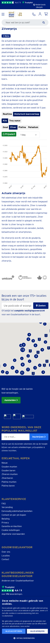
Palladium (33, 127)
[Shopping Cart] (46, 14)
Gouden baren (8, 470)
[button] (17, 372)
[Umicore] (8, 277)
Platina (22, 127)
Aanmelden (10, 400)
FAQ (4, 503)
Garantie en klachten (12, 526)
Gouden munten (9, 466)
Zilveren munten (10, 474)
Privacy (5, 522)
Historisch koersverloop (26, 114)
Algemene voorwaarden (13, 534)
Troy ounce (14, 120)
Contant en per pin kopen (14, 515)
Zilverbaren (7, 478)
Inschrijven (38, 437)
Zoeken (42, 305)
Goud (5, 127)
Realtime (7, 114)
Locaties (6, 555)
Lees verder (25, 626)
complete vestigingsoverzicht (29, 310)
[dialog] (25, 620)
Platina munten (9, 482)
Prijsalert (10, 134)
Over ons (6, 552)
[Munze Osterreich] (25, 277)
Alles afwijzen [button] (37, 631)
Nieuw (5, 463)
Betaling (6, 519)
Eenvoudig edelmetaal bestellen (17, 511)
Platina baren (8, 485)
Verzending (7, 507)
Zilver (13, 127)
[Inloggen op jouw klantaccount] (40, 14)
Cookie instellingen (11, 530)
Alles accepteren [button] (13, 631)
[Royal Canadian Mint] (41, 277)
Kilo (5, 120)
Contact (5, 559)
